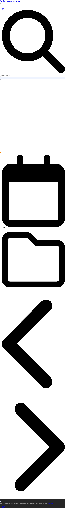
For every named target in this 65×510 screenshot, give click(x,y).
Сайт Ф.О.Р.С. (2, 1)
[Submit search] (9, 75)
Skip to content (2, 0)
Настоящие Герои (16, 1)
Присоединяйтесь (50, 503)
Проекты (3, 505)
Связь (3, 507)
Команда (3, 506)
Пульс (3, 504)
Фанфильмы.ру (9, 1)
